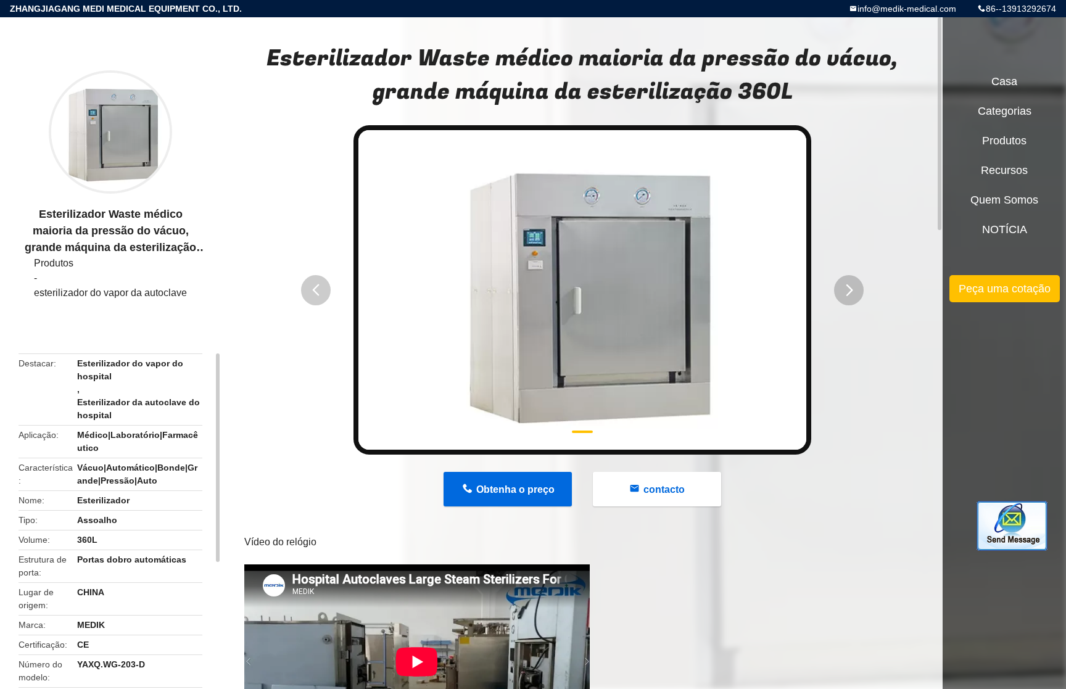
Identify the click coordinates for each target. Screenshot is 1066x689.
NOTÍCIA (1004, 229)
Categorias (1004, 111)
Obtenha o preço (515, 489)
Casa (1004, 81)
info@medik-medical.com (906, 9)
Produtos (53, 263)
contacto (664, 489)
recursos (1004, 170)
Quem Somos (1004, 200)
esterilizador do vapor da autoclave (110, 292)
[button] (316, 290)
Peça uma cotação (1005, 289)
